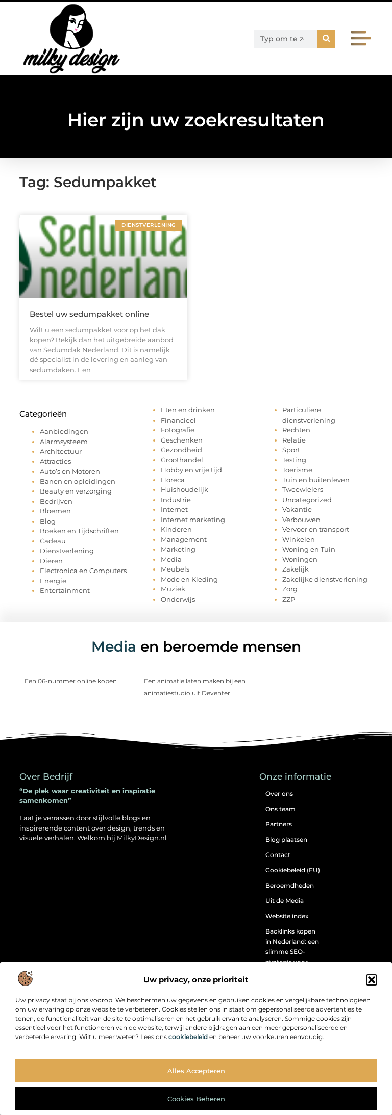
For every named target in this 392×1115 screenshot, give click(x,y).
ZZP (288, 599)
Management (184, 539)
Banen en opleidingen (77, 481)
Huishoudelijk (184, 489)
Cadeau (53, 541)
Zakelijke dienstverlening (325, 579)
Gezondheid (181, 450)
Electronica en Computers (83, 570)
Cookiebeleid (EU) (292, 870)
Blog (48, 521)
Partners (278, 824)
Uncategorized (307, 500)
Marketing (178, 549)
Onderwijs (178, 599)
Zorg (290, 589)
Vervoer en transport (315, 529)
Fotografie (177, 430)
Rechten (296, 430)
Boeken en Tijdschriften (79, 531)
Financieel (178, 420)
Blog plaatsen (286, 839)
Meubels (175, 569)
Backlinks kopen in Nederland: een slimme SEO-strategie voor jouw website (292, 951)
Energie (53, 581)
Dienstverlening (67, 551)
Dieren (51, 561)
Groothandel (182, 460)
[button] (371, 980)
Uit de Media (284, 900)
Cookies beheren (196, 1099)
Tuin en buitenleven (316, 480)
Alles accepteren (196, 1071)
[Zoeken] (326, 39)
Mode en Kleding (189, 579)
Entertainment (65, 590)
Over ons (279, 793)
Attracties (55, 461)
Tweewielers (302, 489)
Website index (287, 916)
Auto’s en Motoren (70, 471)
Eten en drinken (188, 410)
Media (171, 559)
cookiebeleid (188, 1037)
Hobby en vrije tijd (191, 469)
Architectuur (61, 451)
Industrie (176, 500)
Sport (291, 450)
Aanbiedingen (64, 431)
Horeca (173, 480)
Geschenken (182, 440)
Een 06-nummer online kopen (70, 681)
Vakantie (297, 509)
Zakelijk (295, 569)
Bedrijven (56, 501)
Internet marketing (193, 519)
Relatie (294, 440)
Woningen (299, 559)
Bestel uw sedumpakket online (89, 314)
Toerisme (297, 469)
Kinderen (176, 529)
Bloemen (55, 511)
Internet (174, 509)
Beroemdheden (289, 885)
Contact (277, 855)
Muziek (173, 589)
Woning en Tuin (308, 549)
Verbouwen (301, 519)
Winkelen (298, 539)
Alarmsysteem (64, 441)
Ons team (280, 809)
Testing (294, 460)
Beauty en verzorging (76, 491)
